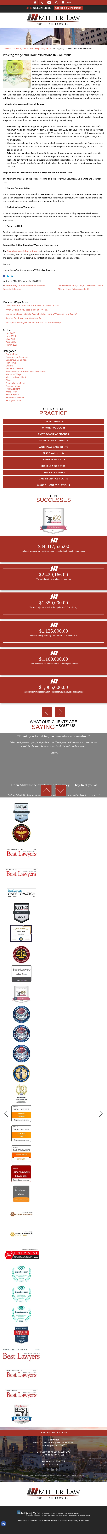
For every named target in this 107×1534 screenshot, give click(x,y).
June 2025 (11, 336)
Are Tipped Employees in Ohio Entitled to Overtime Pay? (33, 322)
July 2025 (10, 333)
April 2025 (11, 342)
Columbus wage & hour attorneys (23, 251)
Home (35, 2)
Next (98, 1114)
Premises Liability (53, 460)
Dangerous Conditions (16, 360)
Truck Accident (13, 389)
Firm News (11, 363)
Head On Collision (14, 369)
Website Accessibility (69, 1521)
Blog (37, 49)
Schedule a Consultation (68, 8)
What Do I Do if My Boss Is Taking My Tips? (27, 310)
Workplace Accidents (53, 447)
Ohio (8, 380)
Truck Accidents (53, 472)
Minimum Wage (13, 374)
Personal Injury (13, 386)
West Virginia (12, 395)
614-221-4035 (38, 7)
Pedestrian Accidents (53, 441)
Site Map (85, 1521)
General (9, 366)
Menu (69, 2)
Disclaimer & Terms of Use (29, 1521)
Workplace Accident (15, 398)
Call (42, 2)
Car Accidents (53, 421)
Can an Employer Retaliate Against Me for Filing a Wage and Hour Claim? (41, 314)
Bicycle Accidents (53, 466)
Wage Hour (46, 49)
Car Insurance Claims (53, 479)
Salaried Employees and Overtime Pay (24, 318)
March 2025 (12, 345)
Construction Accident (17, 357)
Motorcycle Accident (16, 377)
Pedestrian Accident (15, 383)
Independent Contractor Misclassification (26, 371)
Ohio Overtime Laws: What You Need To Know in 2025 (32, 305)
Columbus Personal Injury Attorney (18, 49)
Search (56, 2)
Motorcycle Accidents (53, 434)
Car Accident (12, 354)
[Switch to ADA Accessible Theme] (3, 1523)
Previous (8, 1114)
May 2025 (10, 339)
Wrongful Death (13, 400)
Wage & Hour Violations (53, 485)
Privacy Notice (50, 1521)
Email (49, 2)
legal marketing (63, 1515)
